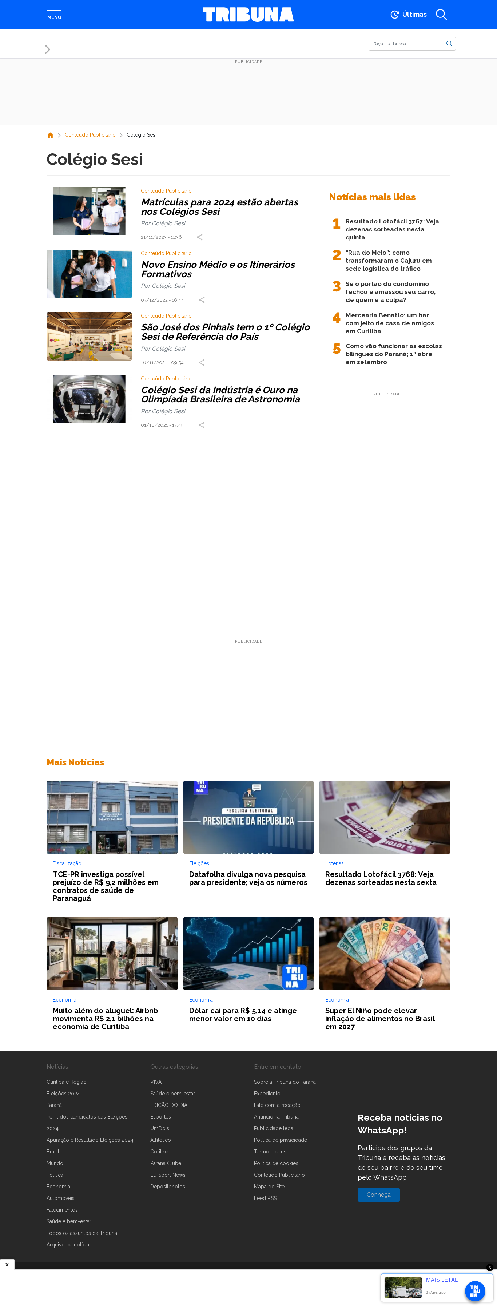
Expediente (267, 1093)
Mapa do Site (269, 1186)
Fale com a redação (277, 1105)
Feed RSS (265, 1198)
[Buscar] (449, 43)
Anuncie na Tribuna (276, 1117)
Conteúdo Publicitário (279, 1175)
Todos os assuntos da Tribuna (82, 1233)
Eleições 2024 (63, 1093)
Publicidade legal (274, 1128)
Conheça (379, 1194)
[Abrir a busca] (441, 14)
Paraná (54, 1105)
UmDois (159, 1128)
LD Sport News (168, 1175)
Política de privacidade (280, 1140)
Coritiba (159, 1152)
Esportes (160, 1117)
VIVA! (156, 1082)
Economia (58, 1186)
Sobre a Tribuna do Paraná (285, 1082)
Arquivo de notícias (69, 1245)
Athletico (160, 1140)
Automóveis (61, 1198)
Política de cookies (276, 1163)
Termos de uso (272, 1152)
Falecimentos (62, 1210)
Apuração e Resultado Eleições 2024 (90, 1140)
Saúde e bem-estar (69, 1221)
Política (55, 1175)
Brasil (53, 1152)
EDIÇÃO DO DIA (168, 1105)
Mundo (55, 1163)
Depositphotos (167, 1186)
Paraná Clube (165, 1163)
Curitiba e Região (67, 1082)
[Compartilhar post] (200, 237)
